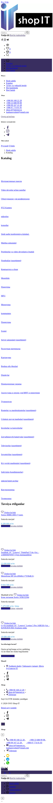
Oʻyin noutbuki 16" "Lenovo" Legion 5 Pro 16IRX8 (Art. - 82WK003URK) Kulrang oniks (25, 626)
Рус (2, 2)
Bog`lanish (10, 90)
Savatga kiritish (16, 526)
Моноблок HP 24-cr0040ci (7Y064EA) (17, 576)
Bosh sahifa (11, 81)
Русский (4, 146)
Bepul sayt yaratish (8, 708)
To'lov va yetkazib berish (16, 85)
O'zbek (12, 146)
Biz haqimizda (12, 88)
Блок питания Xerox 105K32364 (15, 597)
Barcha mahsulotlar (17, 35)
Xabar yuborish (16, 608)
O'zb (6, 2)
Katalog (9, 83)
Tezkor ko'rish (10, 512)
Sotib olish (5, 526)
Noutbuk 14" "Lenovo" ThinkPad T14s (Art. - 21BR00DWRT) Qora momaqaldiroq (20, 553)
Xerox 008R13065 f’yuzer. (12, 515)
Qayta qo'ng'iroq (8, 116)
